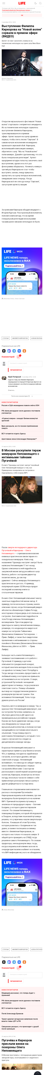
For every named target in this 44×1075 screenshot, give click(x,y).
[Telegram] (14, 351)
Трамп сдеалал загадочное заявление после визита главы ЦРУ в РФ (20, 1020)
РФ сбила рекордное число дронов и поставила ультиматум (21, 412)
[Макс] (9, 351)
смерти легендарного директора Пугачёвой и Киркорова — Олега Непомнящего (19, 550)
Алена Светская (19, 298)
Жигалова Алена (9, 298)
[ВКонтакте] (19, 351)
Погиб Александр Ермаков (12, 1013)
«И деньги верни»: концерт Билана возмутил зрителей (20, 419)
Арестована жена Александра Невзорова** (19, 439)
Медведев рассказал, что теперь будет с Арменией (18, 994)
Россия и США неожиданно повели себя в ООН (20, 405)
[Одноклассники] (24, 351)
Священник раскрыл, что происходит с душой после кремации (20, 1027)
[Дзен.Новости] (4, 351)
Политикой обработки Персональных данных (16, 10)
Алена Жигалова (9, 909)
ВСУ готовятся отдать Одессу (14, 433)
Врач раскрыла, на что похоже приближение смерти (20, 427)
